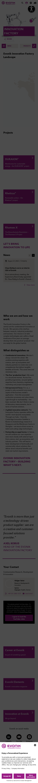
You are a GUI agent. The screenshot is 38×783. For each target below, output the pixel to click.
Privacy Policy (6, 768)
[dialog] (19, 762)
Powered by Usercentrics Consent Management (19, 780)
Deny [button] (19, 776)
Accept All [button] (7, 776)
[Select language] (35, 745)
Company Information (17, 768)
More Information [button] (31, 776)
